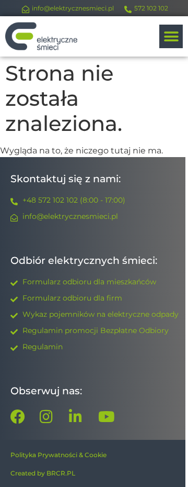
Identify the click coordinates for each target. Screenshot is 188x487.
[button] (171, 36)
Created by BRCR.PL (42, 473)
